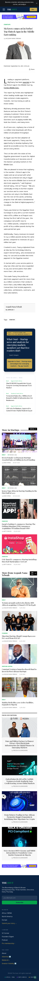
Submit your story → (9, 923)
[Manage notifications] (35, 977)
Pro (33, 9)
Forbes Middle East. (11, 88)
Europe (4, 920)
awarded (26, 82)
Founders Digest (8, 937)
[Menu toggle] (4, 9)
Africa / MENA (7, 913)
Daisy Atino (7, 462)
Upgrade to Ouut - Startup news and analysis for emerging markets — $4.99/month (19, 363)
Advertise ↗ (6, 957)
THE (12, 9)
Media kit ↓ (6, 960)
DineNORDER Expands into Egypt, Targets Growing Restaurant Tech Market (19, 385)
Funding (5, 633)
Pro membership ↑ (8, 943)
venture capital (7, 666)
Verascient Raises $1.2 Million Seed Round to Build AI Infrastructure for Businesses (19, 398)
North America (7, 916)
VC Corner (5, 933)
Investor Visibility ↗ (9, 963)
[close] (36, 3)
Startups (7, 24)
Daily (3, 455)
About (4, 953)
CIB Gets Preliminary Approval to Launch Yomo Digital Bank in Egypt (19, 409)
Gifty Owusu (7, 531)
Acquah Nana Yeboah (13, 38)
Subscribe (19, 902)
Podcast (5, 940)
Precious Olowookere (20, 750)
